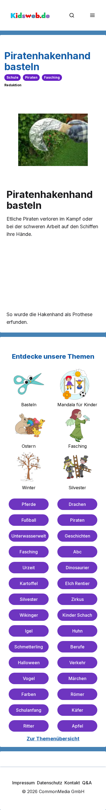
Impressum (23, 782)
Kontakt (72, 782)
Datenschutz (49, 782)
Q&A (87, 782)
